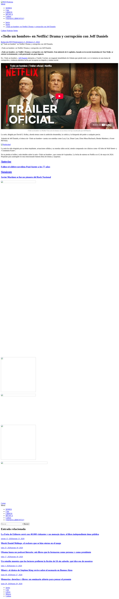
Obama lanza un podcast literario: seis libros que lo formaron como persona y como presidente (46, 552)
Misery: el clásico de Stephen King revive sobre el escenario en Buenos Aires (36, 570)
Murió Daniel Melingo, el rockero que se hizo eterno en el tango (31, 543)
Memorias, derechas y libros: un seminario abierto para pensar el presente (36, 579)
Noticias (10, 31)
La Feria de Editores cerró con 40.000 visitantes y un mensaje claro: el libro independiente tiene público (50, 534)
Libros (8, 592)
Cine (7, 10)
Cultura (8, 16)
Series (15, 31)
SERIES (9, 8)
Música (8, 594)
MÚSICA (9, 14)
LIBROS (9, 12)
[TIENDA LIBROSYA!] (15, 18)
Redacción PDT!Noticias (10, 42)
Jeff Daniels (23, 58)
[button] (59, 4)
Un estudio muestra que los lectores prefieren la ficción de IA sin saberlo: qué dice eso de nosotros (47, 561)
